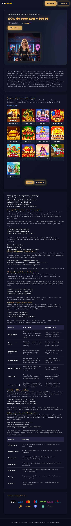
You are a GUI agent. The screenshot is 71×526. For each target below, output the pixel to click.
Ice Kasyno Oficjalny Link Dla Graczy (19, 202)
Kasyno (29, 182)
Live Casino (40, 182)
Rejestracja (50, 3)
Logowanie (63, 3)
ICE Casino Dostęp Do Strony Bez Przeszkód (22, 200)
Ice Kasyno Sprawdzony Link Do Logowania (22, 206)
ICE (7, 3)
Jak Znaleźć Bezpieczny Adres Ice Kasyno (21, 198)
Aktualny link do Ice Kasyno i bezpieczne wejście (23, 196)
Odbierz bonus (15, 28)
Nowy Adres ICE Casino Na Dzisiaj (18, 204)
